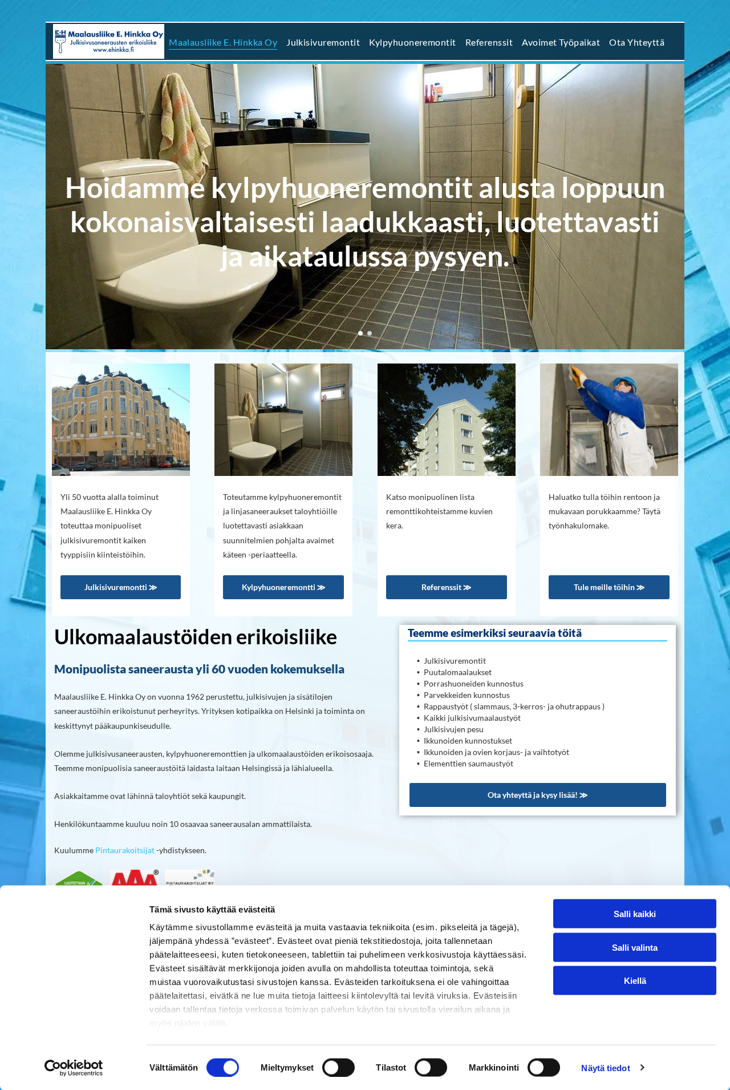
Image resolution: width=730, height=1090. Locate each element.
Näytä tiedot (605, 1067)
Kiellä (635, 981)
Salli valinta (635, 947)
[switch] (338, 1067)
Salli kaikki (635, 914)
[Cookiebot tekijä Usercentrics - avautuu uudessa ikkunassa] (74, 1067)
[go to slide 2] (369, 333)
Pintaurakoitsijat (125, 850)
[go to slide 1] (360, 333)
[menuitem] (223, 41)
